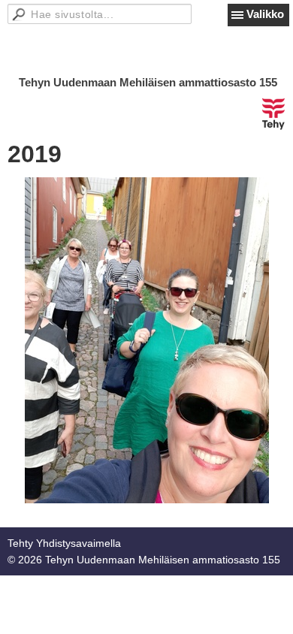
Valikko (265, 14)
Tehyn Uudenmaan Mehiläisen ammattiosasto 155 (148, 82)
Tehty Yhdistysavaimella (64, 543)
